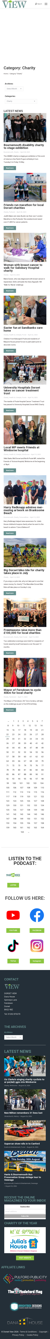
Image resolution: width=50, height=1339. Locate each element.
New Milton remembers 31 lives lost (23, 1113)
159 (7, 827)
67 (25, 761)
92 (7, 778)
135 (7, 810)
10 (18, 725)
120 (28, 796)
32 (25, 739)
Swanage (34, 1183)
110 (42, 787)
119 (21, 796)
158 (42, 823)
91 (42, 774)
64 (7, 761)
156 (28, 823)
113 (21, 792)
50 (7, 752)
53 (25, 752)
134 (42, 805)
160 (14, 827)
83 (37, 770)
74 (25, 765)
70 (42, 761)
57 (7, 756)
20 (37, 730)
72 (13, 765)
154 (14, 823)
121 (35, 796)
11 (24, 725)
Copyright (43, 1332)
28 (42, 734)
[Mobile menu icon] (46, 4)
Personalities (23, 517)
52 (19, 752)
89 (31, 774)
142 (14, 814)
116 (42, 792)
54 (31, 752)
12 (30, 725)
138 (28, 810)
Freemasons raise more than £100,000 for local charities (22, 631)
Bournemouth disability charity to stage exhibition (24, 146)
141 (7, 814)
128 (42, 801)
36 (7, 743)
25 (25, 734)
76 (37, 765)
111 (7, 792)
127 (35, 801)
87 (19, 774)
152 (42, 818)
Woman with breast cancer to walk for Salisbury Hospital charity (23, 268)
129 (7, 805)
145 (35, 814)
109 (35, 787)
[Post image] (25, 127)
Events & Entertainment (12, 1147)
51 (13, 752)
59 (19, 756)
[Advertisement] (25, 34)
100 (14, 783)
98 (42, 778)
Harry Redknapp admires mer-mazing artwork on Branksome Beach (24, 510)
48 (37, 747)
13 (35, 725)
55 (37, 752)
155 (21, 823)
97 (37, 778)
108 (28, 787)
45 (19, 747)
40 (31, 743)
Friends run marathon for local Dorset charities (24, 206)
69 (37, 761)
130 (14, 805)
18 (25, 730)
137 (21, 810)
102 (28, 783)
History (16, 1116)
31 (19, 739)
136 (14, 810)
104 (41, 783)
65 (13, 761)
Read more (10, 168)
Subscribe (25, 1207)
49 (42, 747)
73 (19, 765)
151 (35, 818)
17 (19, 730)
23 (13, 734)
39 (25, 743)
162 (28, 827)
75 (31, 765)
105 (7, 787)
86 (13, 774)
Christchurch (8, 1116)
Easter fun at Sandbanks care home (23, 329)
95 (25, 778)
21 (42, 730)
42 (42, 743)
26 (31, 734)
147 (7, 818)
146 (42, 814)
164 (42, 827)
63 (42, 756)
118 (14, 796)
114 (28, 792)
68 (31, 761)
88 (25, 774)
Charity (16, 152)
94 (19, 778)
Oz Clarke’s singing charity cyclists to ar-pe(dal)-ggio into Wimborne (24, 1081)
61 (31, 756)
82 (31, 770)
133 (35, 805)
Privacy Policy (18, 1335)
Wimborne (25, 454)
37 (13, 743)
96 (31, 778)
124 (14, 801)
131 (21, 805)
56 (42, 752)
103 (35, 783)
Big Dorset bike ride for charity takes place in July (24, 571)
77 (42, 765)
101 (21, 783)
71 (7, 765)
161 (21, 827)
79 (13, 770)
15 (7, 730)
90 (37, 774)
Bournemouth (8, 152)
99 (8, 783)
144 (28, 814)
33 (31, 739)
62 (37, 756)
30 (13, 739)
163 (35, 827)
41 (37, 743)
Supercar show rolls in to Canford (22, 1143)
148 (14, 818)
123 (7, 801)
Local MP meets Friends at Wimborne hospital (21, 448)
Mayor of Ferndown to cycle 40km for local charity (22, 691)
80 (19, 770)
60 (25, 756)
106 (14, 787)
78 (7, 770)
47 (31, 747)
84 (42, 770)
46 (25, 747)
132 (28, 805)
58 (13, 756)
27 (37, 734)
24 (19, 734)
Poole (24, 335)
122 (42, 796)
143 (21, 814)
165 (22, 832)
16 (13, 730)
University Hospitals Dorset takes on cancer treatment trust (22, 391)
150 (28, 818)
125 (21, 801)
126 (28, 801)
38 (19, 743)
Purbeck (12, 212)
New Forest (23, 637)
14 (41, 725)
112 (14, 792)
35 (42, 739)
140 (42, 810)
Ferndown (12, 697)
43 (7, 747)
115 (35, 792)
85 (7, 774)
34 (37, 739)
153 (7, 823)
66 (19, 761)
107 (21, 787)
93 (13, 778)
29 (7, 739)
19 (31, 730)
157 (35, 823)
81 (25, 770)
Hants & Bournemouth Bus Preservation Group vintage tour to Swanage (22, 1177)
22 (7, 734)
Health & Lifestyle (15, 335)
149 (21, 818)
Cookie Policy (32, 1335)
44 (13, 747)
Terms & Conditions (28, 1332)
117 (7, 796)
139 (35, 810)
